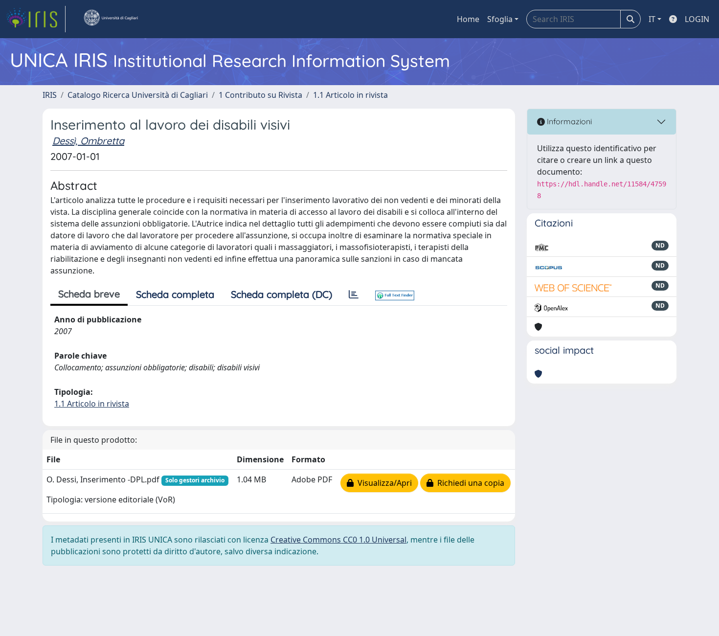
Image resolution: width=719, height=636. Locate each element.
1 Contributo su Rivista (260, 95)
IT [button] (652, 19)
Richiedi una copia (468, 482)
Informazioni (568, 121)
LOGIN (697, 19)
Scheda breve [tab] (89, 294)
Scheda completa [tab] (175, 294)
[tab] (353, 294)
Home (468, 19)
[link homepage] (36, 19)
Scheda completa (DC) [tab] (281, 294)
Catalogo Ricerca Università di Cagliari (137, 95)
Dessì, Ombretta (88, 141)
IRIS (50, 95)
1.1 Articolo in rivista (350, 95)
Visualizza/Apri (383, 482)
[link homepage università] (110, 19)
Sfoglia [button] (500, 19)
